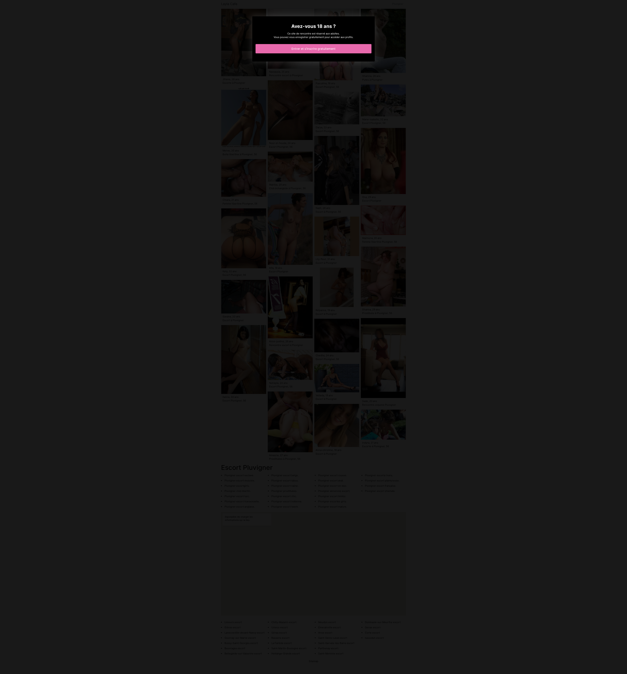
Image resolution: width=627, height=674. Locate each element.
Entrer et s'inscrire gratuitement (313, 48)
